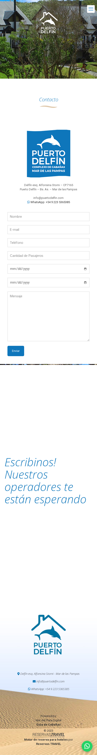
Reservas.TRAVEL (48, 744)
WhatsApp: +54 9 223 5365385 (50, 202)
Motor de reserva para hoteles (46, 739)
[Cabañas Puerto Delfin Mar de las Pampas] (48, 22)
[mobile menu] (91, 9)
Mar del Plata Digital (48, 720)
